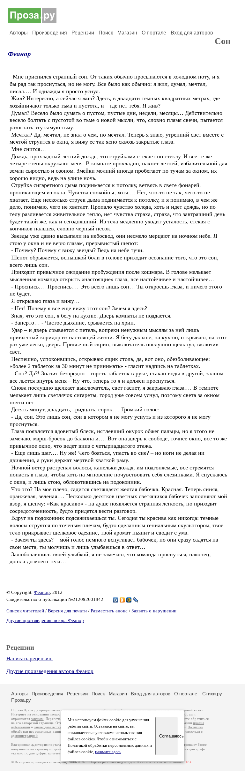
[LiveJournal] (135, 600)
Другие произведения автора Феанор (45, 620)
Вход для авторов (192, 32)
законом (37, 719)
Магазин (127, 32)
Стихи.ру (212, 693)
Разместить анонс (109, 610)
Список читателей (25, 610)
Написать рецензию (29, 658)
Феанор (19, 54)
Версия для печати (67, 610)
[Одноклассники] (122, 600)
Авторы (19, 32)
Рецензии (82, 32)
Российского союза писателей (160, 762)
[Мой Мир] (129, 600)
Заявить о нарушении (153, 610)
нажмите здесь (108, 752)
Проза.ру (21, 700)
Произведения (49, 32)
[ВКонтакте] (115, 600)
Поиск (106, 32)
